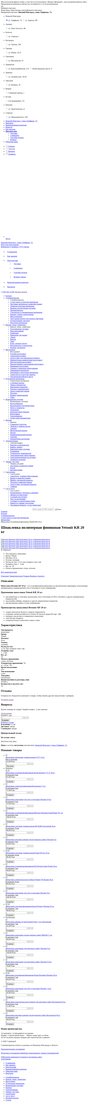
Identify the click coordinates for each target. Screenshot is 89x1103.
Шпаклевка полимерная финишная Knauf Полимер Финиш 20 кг (31, 975)
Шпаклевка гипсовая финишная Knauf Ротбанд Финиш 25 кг (30, 906)
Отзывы (26, 576)
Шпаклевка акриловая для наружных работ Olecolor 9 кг (28, 948)
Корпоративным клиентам (16, 125)
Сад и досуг (10, 1096)
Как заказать (10, 129)
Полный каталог (12, 1098)
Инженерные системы (14, 1086)
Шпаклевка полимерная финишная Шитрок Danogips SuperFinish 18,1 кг (34, 813)
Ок (2, 6)
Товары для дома (12, 1092)
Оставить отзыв (7, 700)
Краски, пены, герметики (16, 1079)
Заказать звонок (21, 292)
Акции (26, 247)
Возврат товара (20, 277)
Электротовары (12, 1090)
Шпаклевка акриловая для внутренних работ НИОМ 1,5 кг (29, 935)
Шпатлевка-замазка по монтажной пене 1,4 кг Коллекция (28, 922)
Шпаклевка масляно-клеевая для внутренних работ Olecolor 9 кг (31, 840)
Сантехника (10, 1094)
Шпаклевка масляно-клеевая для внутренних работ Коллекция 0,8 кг (33, 1015)
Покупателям (12, 261)
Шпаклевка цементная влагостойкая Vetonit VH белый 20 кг (29, 880)
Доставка (13, 133)
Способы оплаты (17, 138)
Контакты (9, 123)
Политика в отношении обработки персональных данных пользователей (30, 1053)
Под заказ (9, 766)
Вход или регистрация (10, 245)
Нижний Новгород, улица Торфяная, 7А (51, 745)
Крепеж (9, 1088)
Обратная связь (12, 142)
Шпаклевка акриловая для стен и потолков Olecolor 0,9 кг (28, 799)
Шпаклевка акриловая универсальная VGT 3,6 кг (25, 757)
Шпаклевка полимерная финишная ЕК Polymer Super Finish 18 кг (31, 866)
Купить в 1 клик (7, 722)
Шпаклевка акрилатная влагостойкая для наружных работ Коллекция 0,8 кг (36, 1002)
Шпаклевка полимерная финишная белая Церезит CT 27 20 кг (30, 773)
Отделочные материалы (15, 1083)
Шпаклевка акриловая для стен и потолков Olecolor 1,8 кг (28, 989)
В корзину (9, 782)
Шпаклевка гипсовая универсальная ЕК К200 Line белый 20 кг (31, 826)
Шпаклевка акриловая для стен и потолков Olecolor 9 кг (28, 893)
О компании (12, 252)
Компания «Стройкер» (10, 247)
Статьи (8, 1100)
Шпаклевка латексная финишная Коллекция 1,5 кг (26, 786)
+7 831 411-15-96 (7, 292)
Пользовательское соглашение (13, 1049)
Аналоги (40, 576)
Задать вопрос (6, 713)
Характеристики (15, 576)
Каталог (9, 296)
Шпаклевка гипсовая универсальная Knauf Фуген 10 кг (28, 853)
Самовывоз (14, 135)
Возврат (13, 140)
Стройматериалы (12, 1077)
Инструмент (10, 1081)
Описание (5, 576)
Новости (9, 127)
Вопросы (33, 576)
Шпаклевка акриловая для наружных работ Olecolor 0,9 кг (29, 962)
